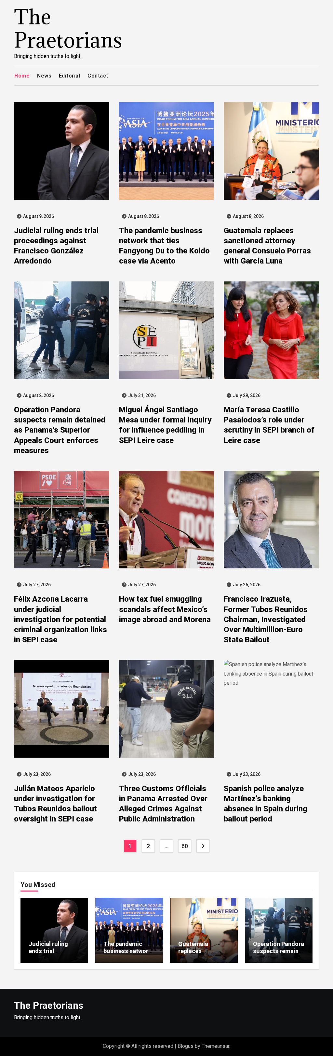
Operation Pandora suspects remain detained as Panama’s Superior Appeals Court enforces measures (59, 430)
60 (184, 846)
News (44, 76)
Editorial (69, 76)
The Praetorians (68, 28)
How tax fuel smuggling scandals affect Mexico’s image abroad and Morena (165, 609)
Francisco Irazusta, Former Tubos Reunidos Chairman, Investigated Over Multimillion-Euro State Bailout (266, 619)
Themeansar (215, 1046)
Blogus (185, 1046)
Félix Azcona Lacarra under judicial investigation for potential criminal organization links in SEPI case (60, 619)
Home (22, 76)
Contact (97, 76)
